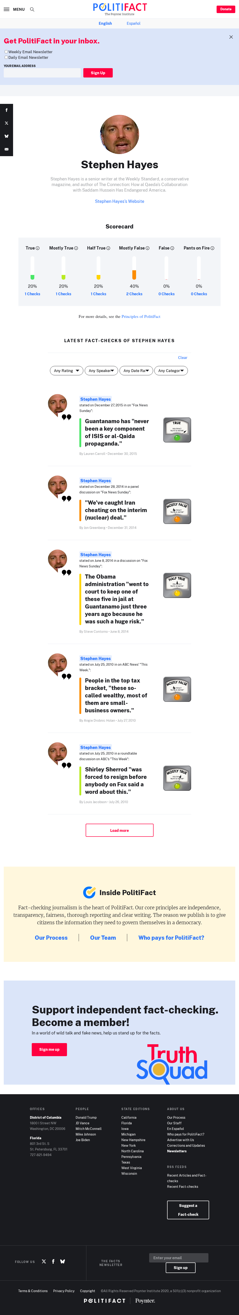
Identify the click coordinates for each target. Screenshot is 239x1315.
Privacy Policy (63, 1291)
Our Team (103, 937)
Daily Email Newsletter (28, 57)
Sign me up (49, 1049)
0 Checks (166, 294)
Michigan (128, 1134)
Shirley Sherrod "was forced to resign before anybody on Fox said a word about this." (116, 780)
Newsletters (176, 1151)
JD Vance (82, 1123)
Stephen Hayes (95, 399)
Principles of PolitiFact (141, 316)
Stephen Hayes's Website (119, 201)
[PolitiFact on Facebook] (53, 1262)
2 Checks (134, 294)
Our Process (51, 937)
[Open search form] (32, 9)
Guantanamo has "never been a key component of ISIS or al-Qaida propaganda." (117, 432)
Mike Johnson (86, 1134)
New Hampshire (133, 1140)
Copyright (87, 1291)
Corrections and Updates (186, 1145)
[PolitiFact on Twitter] (44, 1262)
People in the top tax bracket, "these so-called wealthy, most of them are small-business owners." (116, 695)
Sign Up (98, 72)
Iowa (125, 1129)
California (129, 1117)
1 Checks (32, 294)
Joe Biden (83, 1140)
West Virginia (131, 1168)
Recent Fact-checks (182, 1186)
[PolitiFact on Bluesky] (62, 1262)
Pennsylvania (131, 1157)
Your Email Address (20, 66)
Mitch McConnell (89, 1129)
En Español (175, 1129)
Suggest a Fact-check (188, 1210)
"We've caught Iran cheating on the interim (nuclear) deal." (116, 510)
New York (128, 1145)
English (105, 23)
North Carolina (132, 1151)
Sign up (181, 1267)
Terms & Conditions (33, 1291)
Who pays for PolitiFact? (171, 937)
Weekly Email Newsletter (30, 51)
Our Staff (174, 1123)
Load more (119, 830)
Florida (126, 1123)
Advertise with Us (180, 1140)
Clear (182, 357)
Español (134, 23)
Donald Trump (86, 1117)
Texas (125, 1162)
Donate (226, 9)
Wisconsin (129, 1173)
